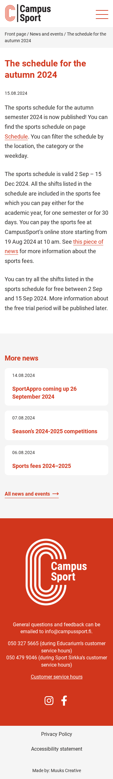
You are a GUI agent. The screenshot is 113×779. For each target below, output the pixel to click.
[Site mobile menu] (102, 14)
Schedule (16, 136)
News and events (46, 34)
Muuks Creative (66, 770)
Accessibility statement (56, 749)
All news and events (27, 494)
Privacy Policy (56, 734)
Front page (15, 34)
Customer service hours (57, 677)
